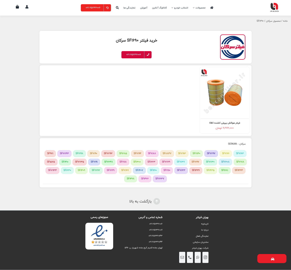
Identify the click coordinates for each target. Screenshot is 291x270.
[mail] (182, 257)
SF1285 (123, 153)
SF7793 (108, 153)
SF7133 (181, 170)
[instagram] (205, 257)
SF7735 (79, 162)
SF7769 (166, 162)
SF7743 (64, 153)
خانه (285, 21)
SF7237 (159, 178)
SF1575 (51, 162)
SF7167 (125, 170)
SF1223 (151, 162)
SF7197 (195, 162)
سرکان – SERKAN (237, 144)
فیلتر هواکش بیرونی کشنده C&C (224, 123)
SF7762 (96, 170)
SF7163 (240, 153)
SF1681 (224, 170)
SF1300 (137, 162)
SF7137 (181, 162)
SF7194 (137, 153)
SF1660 (153, 170)
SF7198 (79, 153)
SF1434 (239, 170)
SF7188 (152, 153)
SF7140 (196, 153)
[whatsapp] (198, 257)
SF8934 (52, 170)
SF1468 (130, 178)
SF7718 (240, 162)
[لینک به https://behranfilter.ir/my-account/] (26, 7)
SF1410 (65, 162)
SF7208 (225, 162)
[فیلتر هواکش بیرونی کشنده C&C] (224, 92)
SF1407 (139, 170)
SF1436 (196, 170)
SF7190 (93, 153)
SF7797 (211, 153)
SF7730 (210, 162)
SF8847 (167, 153)
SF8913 (182, 153)
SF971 (50, 153)
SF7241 (111, 170)
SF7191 (94, 162)
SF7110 (167, 170)
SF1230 (67, 170)
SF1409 (81, 170)
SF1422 (145, 178)
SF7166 (225, 153)
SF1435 (210, 170)
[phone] (190, 257)
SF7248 (108, 162)
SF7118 (123, 162)
